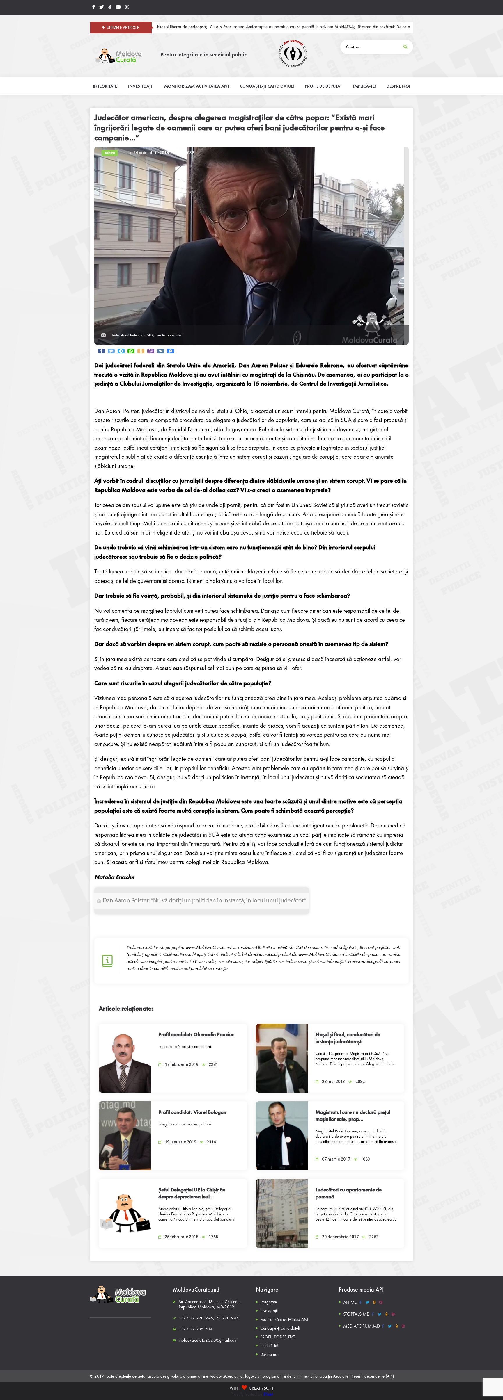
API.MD (350, 1302)
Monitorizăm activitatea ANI (284, 1319)
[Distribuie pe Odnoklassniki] (140, 351)
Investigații (269, 1311)
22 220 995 (227, 1318)
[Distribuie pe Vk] (160, 351)
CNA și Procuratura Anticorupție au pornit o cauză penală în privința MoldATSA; (222, 27)
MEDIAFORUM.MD (361, 1326)
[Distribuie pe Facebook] (101, 351)
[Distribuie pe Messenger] (170, 351)
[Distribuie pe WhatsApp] (130, 351)
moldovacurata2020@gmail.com (208, 1340)
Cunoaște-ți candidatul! (280, 1328)
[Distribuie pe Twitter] (111, 351)
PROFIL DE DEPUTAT (277, 1337)
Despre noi (269, 1354)
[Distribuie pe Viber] (150, 351)
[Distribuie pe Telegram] (121, 351)
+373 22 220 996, (197, 1318)
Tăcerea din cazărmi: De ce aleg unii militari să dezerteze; (350, 27)
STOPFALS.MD (356, 1314)
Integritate (268, 1302)
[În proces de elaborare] (101, 7)
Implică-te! (269, 1346)
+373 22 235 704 (195, 1329)
